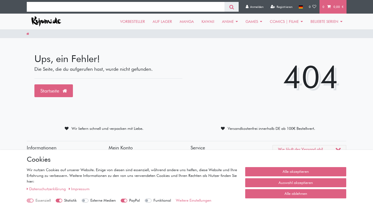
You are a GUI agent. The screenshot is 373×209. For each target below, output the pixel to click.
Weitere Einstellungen (193, 200)
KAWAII (208, 21)
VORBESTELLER (132, 21)
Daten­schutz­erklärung (48, 189)
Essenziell (43, 200)
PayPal (134, 200)
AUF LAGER (162, 21)
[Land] (300, 7)
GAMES (251, 21)
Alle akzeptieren (296, 171)
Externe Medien (103, 200)
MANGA (187, 21)
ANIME (228, 21)
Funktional (162, 200)
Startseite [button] (50, 91)
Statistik (70, 200)
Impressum (80, 189)
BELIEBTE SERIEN (324, 21)
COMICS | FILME (284, 21)
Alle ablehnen (296, 193)
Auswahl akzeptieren (296, 182)
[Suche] (231, 7)
